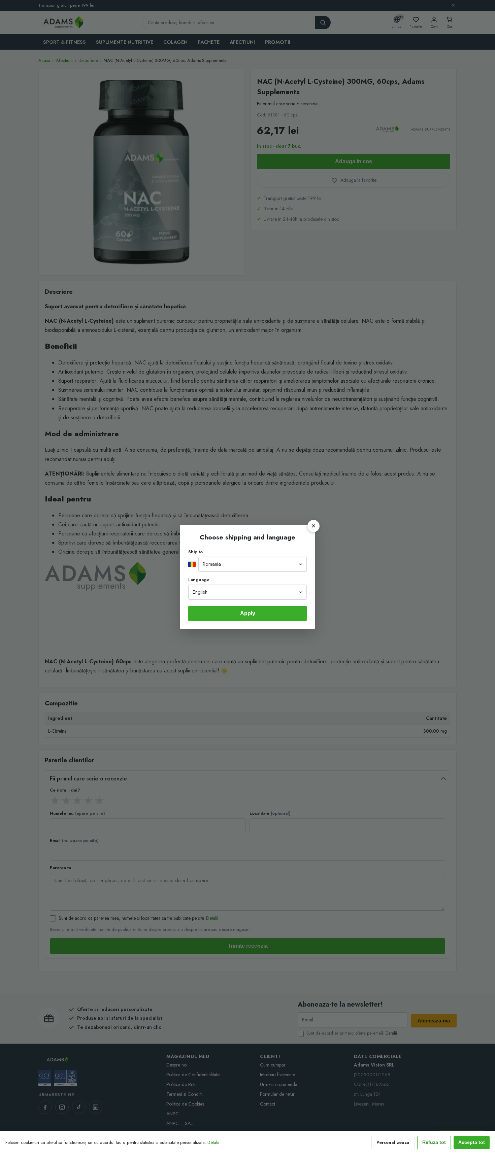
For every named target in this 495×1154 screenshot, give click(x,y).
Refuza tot (434, 1142)
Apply (247, 613)
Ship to (195, 552)
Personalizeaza (392, 1142)
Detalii (213, 1142)
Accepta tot (471, 1142)
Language (198, 579)
